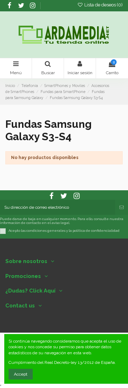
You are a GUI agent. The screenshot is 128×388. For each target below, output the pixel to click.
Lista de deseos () (103, 4)
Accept (20, 374)
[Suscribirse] (121, 207)
